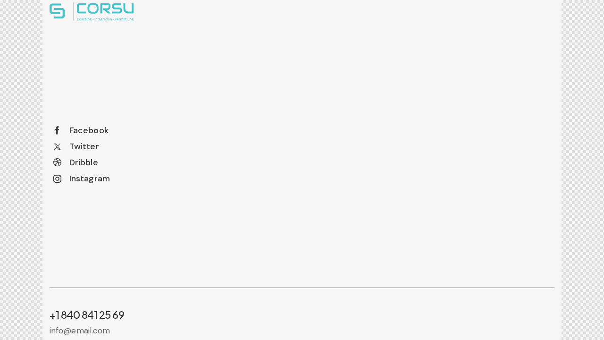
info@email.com (80, 330)
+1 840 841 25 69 (87, 314)
